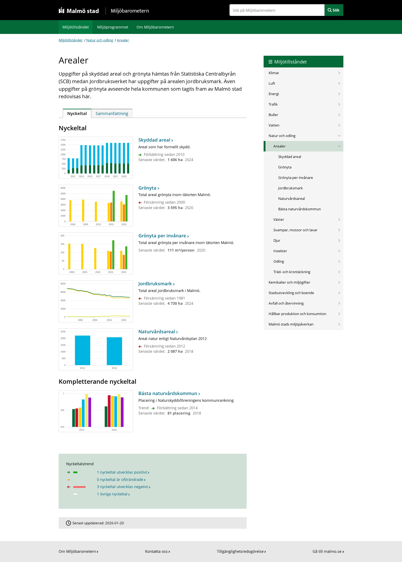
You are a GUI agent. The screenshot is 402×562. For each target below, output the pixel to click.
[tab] (77, 113)
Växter (278, 219)
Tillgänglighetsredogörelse (240, 551)
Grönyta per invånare (295, 177)
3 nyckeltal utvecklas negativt (122, 486)
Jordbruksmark (290, 188)
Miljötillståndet (75, 27)
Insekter (280, 250)
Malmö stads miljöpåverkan (291, 324)
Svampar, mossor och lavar (295, 229)
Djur (276, 240)
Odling (278, 261)
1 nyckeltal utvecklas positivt (122, 472)
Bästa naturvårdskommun (299, 209)
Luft (272, 83)
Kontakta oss (156, 551)
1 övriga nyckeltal (112, 493)
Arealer (123, 40)
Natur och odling (99, 40)
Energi (274, 93)
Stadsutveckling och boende (291, 292)
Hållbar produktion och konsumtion (297, 313)
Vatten (274, 125)
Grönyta (284, 167)
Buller (273, 114)
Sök (336, 10)
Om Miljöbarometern (155, 27)
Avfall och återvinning (286, 303)
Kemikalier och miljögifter (289, 282)
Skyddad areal (289, 156)
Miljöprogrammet (112, 27)
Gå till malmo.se (327, 551)
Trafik (273, 104)
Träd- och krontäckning (291, 271)
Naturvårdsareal (291, 198)
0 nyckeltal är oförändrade (120, 479)
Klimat (274, 72)
